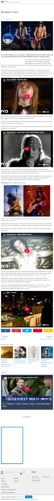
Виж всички (36, 480)
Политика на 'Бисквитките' (8, 492)
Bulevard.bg (35, 476)
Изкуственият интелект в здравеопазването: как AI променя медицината (47, 362)
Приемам (28, 497)
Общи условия (19, 499)
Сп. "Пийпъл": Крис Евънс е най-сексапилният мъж (26, 404)
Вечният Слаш (17, 1)
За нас (3, 478)
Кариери (16, 478)
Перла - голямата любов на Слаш (16, 183)
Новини (3, 481)
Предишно (4, 336)
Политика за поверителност (31, 499)
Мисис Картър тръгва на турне (46, 339)
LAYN (37, 285)
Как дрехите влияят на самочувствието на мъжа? (34, 360)
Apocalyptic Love (39, 275)
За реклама (4, 484)
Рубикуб (3, 339)
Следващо (49, 336)
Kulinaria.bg (46, 476)
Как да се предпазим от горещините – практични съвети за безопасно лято (6, 362)
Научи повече (20, 497)
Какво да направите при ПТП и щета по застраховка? (20, 360)
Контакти (16, 481)
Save (38, 329)
